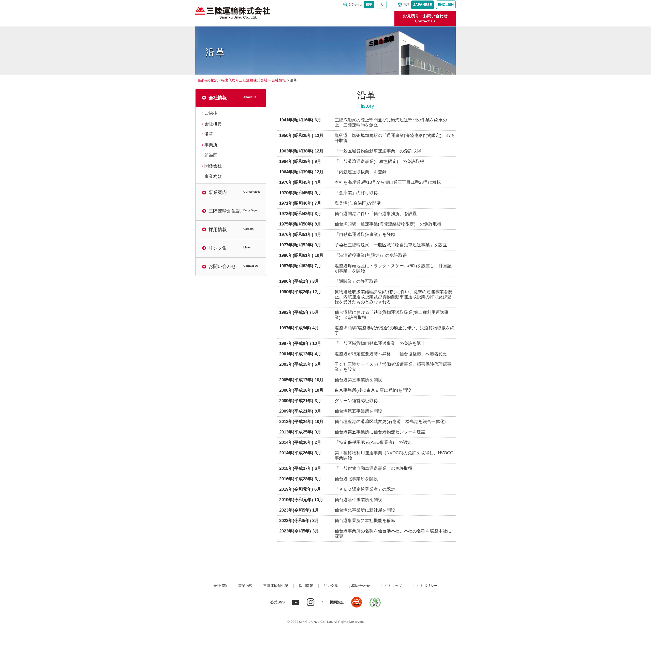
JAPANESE (422, 5)
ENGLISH (446, 5)
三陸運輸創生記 (275, 586)
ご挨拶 (210, 113)
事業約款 (213, 176)
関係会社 (213, 165)
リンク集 (331, 586)
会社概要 (213, 123)
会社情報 (220, 586)
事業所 (210, 145)
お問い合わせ (359, 586)
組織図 (210, 155)
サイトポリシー (425, 586)
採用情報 (306, 586)
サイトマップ (391, 586)
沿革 (208, 134)
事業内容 (245, 586)
